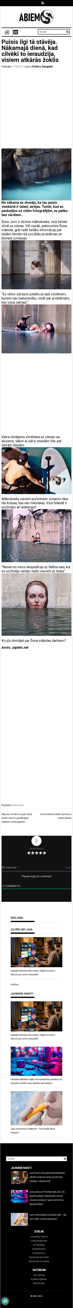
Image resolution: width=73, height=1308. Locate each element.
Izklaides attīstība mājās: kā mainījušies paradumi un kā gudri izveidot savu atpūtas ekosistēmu (47, 1198)
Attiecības (39, 1245)
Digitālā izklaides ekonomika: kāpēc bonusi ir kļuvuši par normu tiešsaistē (47, 1177)
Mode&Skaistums (39, 1257)
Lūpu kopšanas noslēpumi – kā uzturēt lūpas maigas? (48, 1217)
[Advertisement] (36, 109)
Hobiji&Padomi (39, 1241)
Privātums (39, 1283)
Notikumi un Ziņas (39, 1261)
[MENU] (15, 32)
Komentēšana (39, 1279)
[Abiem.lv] (7, 32)
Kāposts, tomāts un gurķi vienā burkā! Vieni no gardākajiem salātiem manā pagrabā (17, 818)
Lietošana (39, 1275)
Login (68, 867)
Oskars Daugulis (42, 66)
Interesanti (38, 1249)
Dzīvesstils (17, 805)
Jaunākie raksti (39, 1236)
